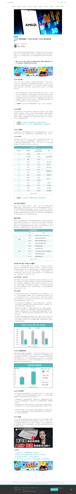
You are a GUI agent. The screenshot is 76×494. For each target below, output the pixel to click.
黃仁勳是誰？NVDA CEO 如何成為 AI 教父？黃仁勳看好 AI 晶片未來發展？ (30, 454)
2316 (19, 185)
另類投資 (51, 6)
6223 (19, 180)
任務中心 (62, 6)
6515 (19, 177)
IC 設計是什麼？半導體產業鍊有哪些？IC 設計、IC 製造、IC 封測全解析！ (37, 103)
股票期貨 (13, 6)
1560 (19, 164)
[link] (33, 71)
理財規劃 (29, 6)
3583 (19, 172)
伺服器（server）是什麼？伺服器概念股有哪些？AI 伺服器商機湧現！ (36, 124)
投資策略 (24, 6)
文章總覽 (57, 6)
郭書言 (19, 46)
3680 (19, 167)
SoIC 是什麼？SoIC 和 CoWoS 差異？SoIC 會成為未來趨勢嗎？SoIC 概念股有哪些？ (32, 459)
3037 (19, 182)
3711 (19, 156)
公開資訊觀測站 (37, 482)
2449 (19, 161)
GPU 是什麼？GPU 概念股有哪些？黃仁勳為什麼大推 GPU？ (34, 122)
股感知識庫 (23, 46)
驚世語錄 (46, 6)
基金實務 (19, 6)
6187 (19, 175)
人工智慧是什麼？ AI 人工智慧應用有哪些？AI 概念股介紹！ (27, 452)
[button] (30, 469)
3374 (19, 159)
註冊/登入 (65, 2)
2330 (19, 154)
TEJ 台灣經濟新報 (25, 482)
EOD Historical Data (32, 482)
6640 (19, 190)
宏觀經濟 (40, 6)
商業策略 (35, 6)
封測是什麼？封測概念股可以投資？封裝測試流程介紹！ (35, 197)
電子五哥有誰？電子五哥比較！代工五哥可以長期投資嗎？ (27, 456)
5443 (19, 188)
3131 (19, 169)
